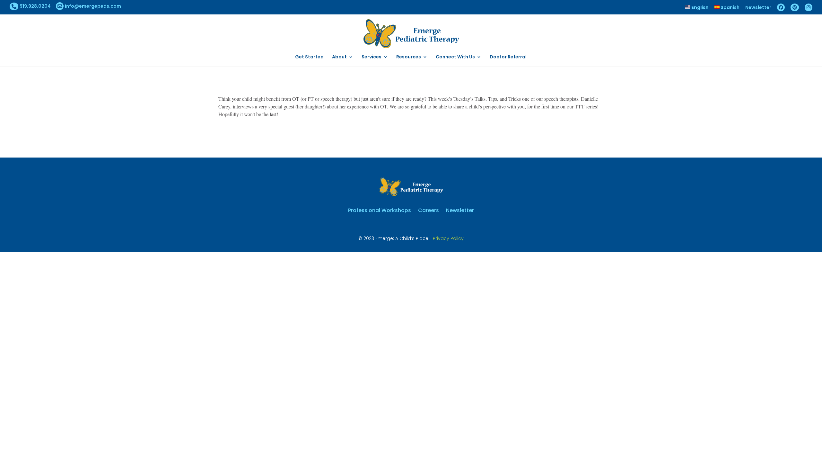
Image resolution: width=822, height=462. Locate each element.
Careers (428, 210)
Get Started (309, 57)
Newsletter (758, 8)
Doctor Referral (508, 57)
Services (371, 57)
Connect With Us (455, 57)
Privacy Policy (448, 238)
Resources (408, 57)
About (339, 57)
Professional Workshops (379, 210)
